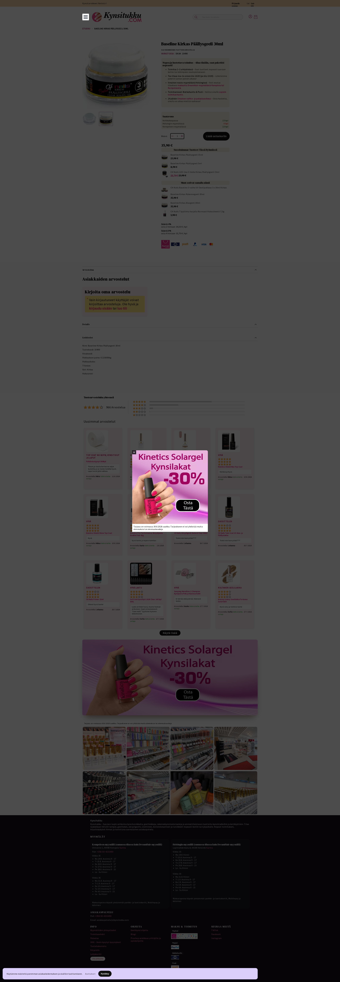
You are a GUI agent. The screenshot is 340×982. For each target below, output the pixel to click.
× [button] (134, 452)
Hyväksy (105, 973)
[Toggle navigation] (85, 17)
